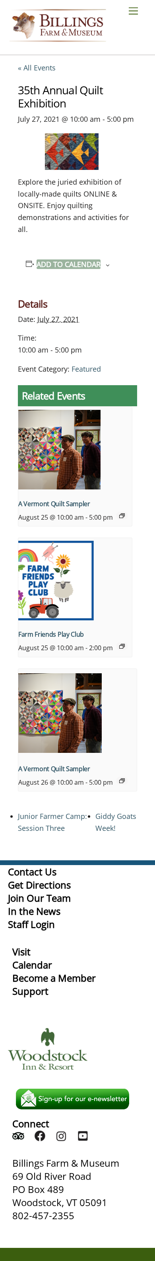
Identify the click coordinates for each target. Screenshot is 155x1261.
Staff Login (31, 924)
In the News (34, 911)
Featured (86, 369)
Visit (21, 951)
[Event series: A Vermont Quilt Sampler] (122, 515)
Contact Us (32, 871)
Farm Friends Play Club (51, 634)
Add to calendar (69, 264)
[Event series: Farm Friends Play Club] (122, 646)
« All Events (37, 67)
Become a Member (54, 977)
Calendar (32, 964)
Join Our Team (39, 897)
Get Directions (39, 884)
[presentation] (75, 450)
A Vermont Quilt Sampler (54, 503)
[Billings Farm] (57, 38)
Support (30, 991)
